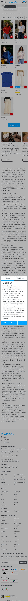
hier (23, 310)
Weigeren (13, 323)
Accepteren (22, 323)
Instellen (5, 323)
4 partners (17, 293)
